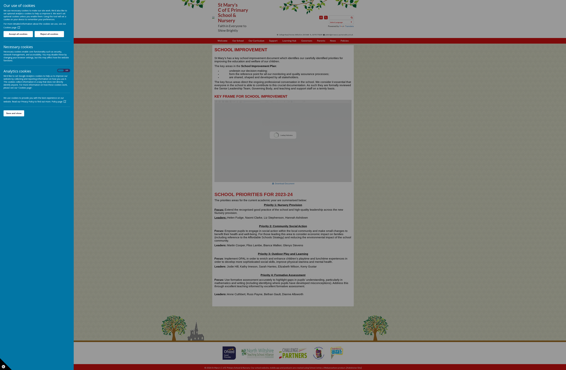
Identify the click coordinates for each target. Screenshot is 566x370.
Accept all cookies (18, 34)
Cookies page (10, 27)
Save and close (14, 113)
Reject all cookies (49, 34)
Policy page (57, 101)
